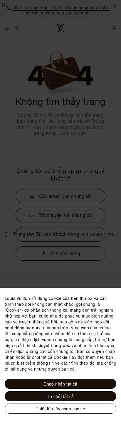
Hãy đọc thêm (82, 357)
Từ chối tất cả (60, 396)
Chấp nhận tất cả (60, 384)
